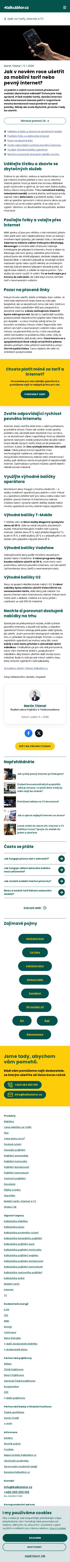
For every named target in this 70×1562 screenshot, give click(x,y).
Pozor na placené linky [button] (20, 140)
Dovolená (9, 1184)
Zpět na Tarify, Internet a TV (25, 19)
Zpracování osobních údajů (20, 1466)
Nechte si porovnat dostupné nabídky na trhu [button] (33, 154)
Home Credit (11, 1418)
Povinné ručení (12, 1144)
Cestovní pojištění (15, 1178)
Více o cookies (57, 1528)
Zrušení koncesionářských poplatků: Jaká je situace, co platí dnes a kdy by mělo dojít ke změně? (39, 788)
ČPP (6, 1392)
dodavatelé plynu (16, 1349)
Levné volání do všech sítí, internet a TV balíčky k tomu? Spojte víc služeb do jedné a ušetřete (40, 829)
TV (5, 1295)
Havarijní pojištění (14, 1150)
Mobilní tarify (12, 1284)
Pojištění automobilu (16, 1155)
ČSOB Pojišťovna (13, 1369)
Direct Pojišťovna (14, 1375)
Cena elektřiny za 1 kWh (17, 1127)
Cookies (9, 1449)
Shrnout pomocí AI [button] (33, 121)
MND (6, 1321)
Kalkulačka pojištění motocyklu (22, 1249)
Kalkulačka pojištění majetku (21, 1255)
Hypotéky (9, 1195)
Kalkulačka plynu (14, 1227)
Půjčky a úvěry (12, 1189)
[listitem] (35, 858)
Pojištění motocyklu (15, 1161)
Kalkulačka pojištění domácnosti (23, 1261)
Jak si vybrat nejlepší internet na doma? (41, 815)
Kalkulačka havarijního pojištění (23, 1238)
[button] (64, 7)
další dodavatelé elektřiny (21, 1343)
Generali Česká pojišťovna (19, 1381)
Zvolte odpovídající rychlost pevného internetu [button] (34, 145)
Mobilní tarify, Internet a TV (20, 1201)
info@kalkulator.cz (18, 1487)
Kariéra (8, 1438)
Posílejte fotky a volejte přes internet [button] (28, 136)
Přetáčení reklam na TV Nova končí (38, 801)
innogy (8, 1326)
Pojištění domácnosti (16, 1167)
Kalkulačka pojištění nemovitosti (23, 1266)
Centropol (10, 1332)
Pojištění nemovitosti (16, 1172)
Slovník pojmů (12, 1443)
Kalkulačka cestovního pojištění (23, 1272)
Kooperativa (11, 1386)
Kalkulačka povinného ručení (21, 1232)
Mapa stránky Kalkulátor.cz (20, 1455)
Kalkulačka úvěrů (14, 1278)
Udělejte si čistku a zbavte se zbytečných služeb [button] (34, 131)
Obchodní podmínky (16, 1460)
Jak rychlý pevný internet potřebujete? (40, 774)
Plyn (6, 1133)
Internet (8, 1289)
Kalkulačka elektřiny (16, 1221)
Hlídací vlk (10, 1207)
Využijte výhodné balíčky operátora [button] (27, 149)
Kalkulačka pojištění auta (19, 1244)
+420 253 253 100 (16, 1492)
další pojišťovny (15, 1398)
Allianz (8, 1363)
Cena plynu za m (14, 1138)
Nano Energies (12, 1338)
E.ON (6, 1309)
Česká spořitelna (14, 1412)
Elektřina (9, 1121)
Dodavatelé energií (16, 1304)
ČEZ (6, 1315)
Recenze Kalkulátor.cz (17, 1472)
